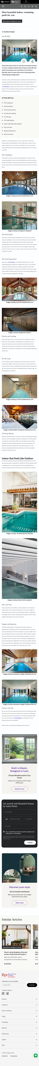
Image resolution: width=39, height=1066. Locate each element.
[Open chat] (35, 1055)
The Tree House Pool (10, 110)
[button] (14, 98)
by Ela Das (7, 964)
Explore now (19, 789)
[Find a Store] (32, 6)
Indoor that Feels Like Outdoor (13, 124)
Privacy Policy (5, 1055)
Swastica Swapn (9, 32)
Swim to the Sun (8, 134)
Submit (30, 842)
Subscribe (32, 985)
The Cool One (8, 127)
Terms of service (14, 1055)
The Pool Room (8, 106)
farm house (11, 262)
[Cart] (36, 6)
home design (17, 718)
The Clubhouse (8, 103)
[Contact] (25, 6)
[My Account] (28, 6)
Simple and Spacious (10, 131)
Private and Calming (10, 113)
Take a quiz (20, 903)
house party (6, 86)
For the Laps (7, 117)
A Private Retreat (9, 120)
